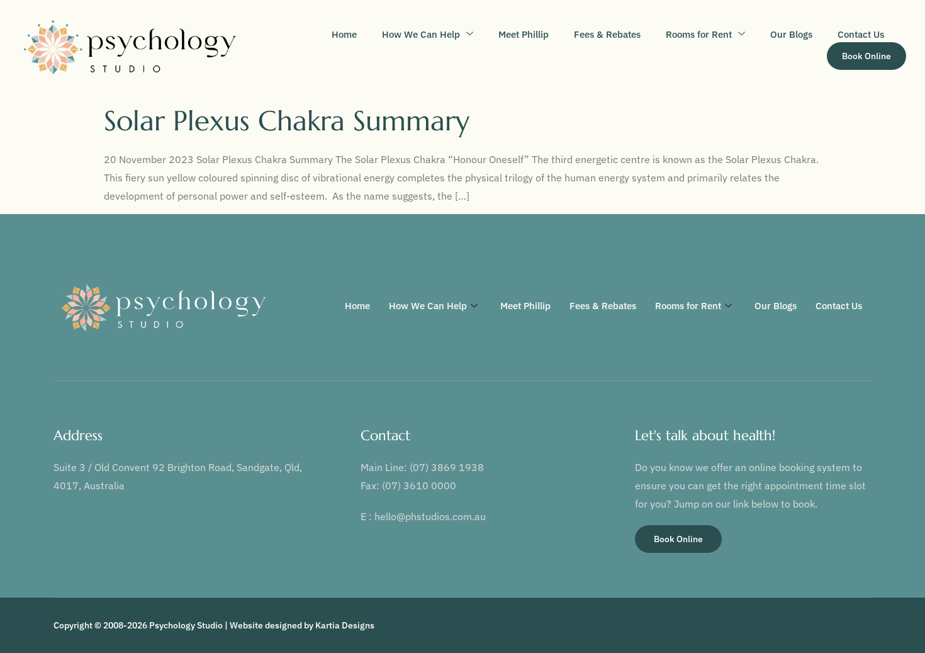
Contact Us (861, 34)
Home (344, 34)
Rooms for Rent (699, 34)
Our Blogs (791, 34)
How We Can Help (421, 34)
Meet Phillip (523, 34)
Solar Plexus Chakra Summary (286, 120)
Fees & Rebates (607, 34)
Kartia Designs (344, 625)
